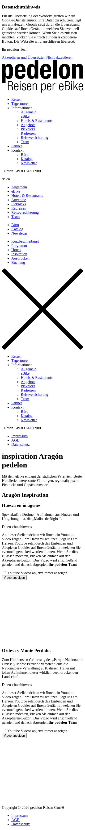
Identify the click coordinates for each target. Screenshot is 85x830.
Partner (16, 146)
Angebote (28, 125)
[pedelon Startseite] (42, 77)
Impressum (19, 436)
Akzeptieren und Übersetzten (23, 57)
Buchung (18, 262)
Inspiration (19, 254)
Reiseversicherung (34, 138)
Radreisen (28, 133)
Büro (24, 155)
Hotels (16, 250)
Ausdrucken (20, 258)
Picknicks (28, 129)
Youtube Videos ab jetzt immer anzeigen (37, 573)
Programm (19, 246)
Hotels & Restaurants (36, 121)
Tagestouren (20, 104)
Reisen (16, 99)
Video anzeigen (14, 577)
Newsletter (29, 163)
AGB (15, 440)
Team (25, 142)
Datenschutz (20, 444)
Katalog (27, 159)
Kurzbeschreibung (25, 241)
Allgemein (28, 112)
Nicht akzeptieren (59, 57)
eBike (25, 116)
